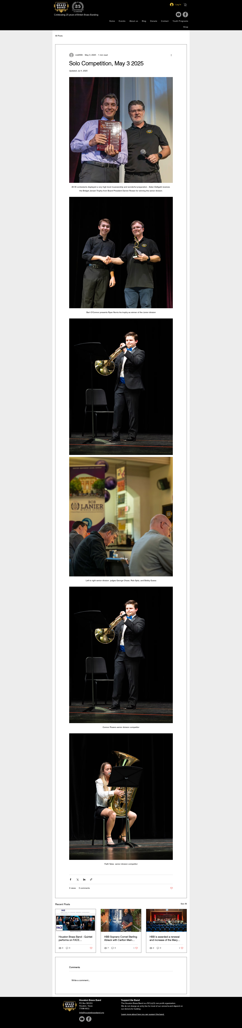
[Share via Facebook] (70, 879)
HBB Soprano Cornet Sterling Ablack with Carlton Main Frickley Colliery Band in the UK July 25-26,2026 (120, 938)
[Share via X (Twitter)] (77, 879)
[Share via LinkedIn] (84, 879)
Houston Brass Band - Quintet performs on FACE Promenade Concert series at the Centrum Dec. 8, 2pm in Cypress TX (75, 938)
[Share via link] (91, 879)
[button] (185, 4)
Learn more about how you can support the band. (142, 1014)
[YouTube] (178, 14)
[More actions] (171, 55)
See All (184, 904)
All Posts (59, 36)
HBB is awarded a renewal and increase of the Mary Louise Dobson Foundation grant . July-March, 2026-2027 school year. (165, 938)
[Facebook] (185, 14)
